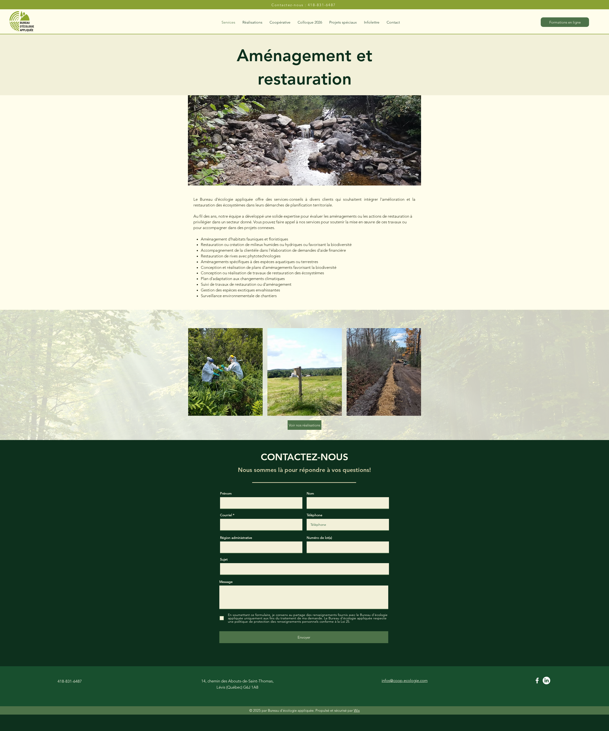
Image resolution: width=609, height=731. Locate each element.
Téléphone (314, 515)
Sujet (224, 559)
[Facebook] (537, 680)
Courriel (226, 515)
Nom (310, 493)
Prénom (226, 493)
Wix (357, 710)
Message (226, 581)
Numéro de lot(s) (319, 537)
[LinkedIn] (546, 680)
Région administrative (236, 537)
